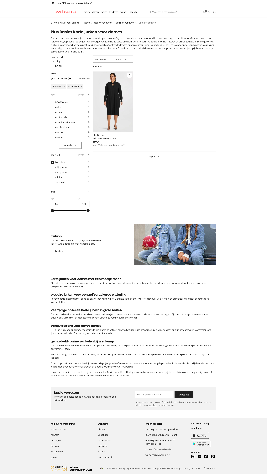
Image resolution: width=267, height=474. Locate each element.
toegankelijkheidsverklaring (166, 468)
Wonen (123, 12)
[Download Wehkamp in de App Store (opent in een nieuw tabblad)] (200, 437)
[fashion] (175, 244)
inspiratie (102, 446)
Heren (104, 12)
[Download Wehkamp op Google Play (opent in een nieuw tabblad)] (200, 446)
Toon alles (68, 145)
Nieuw (87, 12)
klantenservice (58, 429)
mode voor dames (103, 22)
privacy (186, 468)
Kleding (56, 61)
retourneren (57, 451)
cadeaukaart (104, 440)
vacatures (103, 434)
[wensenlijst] (210, 11)
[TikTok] (206, 456)
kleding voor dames (126, 22)
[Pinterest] (213, 456)
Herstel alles (84, 78)
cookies (196, 468)
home (87, 22)
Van (52, 199)
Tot (79, 199)
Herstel (81, 95)
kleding (101, 451)
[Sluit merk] (88, 95)
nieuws (101, 429)
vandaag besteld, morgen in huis (161, 429)
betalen (55, 446)
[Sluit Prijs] (88, 191)
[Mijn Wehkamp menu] (205, 11)
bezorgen (56, 440)
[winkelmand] (214, 11)
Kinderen (113, 12)
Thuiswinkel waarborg (114, 468)
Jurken (58, 65)
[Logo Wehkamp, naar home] (65, 12)
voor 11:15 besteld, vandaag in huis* (108, 145)
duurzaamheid (105, 457)
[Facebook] (199, 456)
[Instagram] (192, 456)
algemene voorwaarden (138, 468)
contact (55, 434)
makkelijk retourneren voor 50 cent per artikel (160, 442)
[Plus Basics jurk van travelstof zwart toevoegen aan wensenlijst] (129, 75)
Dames (95, 12)
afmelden (153, 405)
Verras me (184, 394)
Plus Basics (57, 86)
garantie (55, 457)
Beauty (133, 12)
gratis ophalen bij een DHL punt (161, 434)
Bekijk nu (59, 251)
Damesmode (57, 57)
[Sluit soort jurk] (88, 155)
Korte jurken (74, 86)
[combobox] (173, 12)
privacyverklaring (194, 402)
